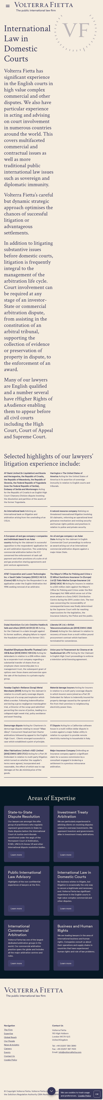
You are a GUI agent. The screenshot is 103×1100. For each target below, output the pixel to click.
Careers (8, 1048)
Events (7, 1052)
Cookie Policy (84, 1095)
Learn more (16, 854)
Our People (9, 1041)
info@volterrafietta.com (70, 1052)
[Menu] (8, 6)
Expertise (8, 1033)
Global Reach (10, 1037)
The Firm (8, 1029)
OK (97, 1094)
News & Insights (11, 1044)
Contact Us (9, 1056)
